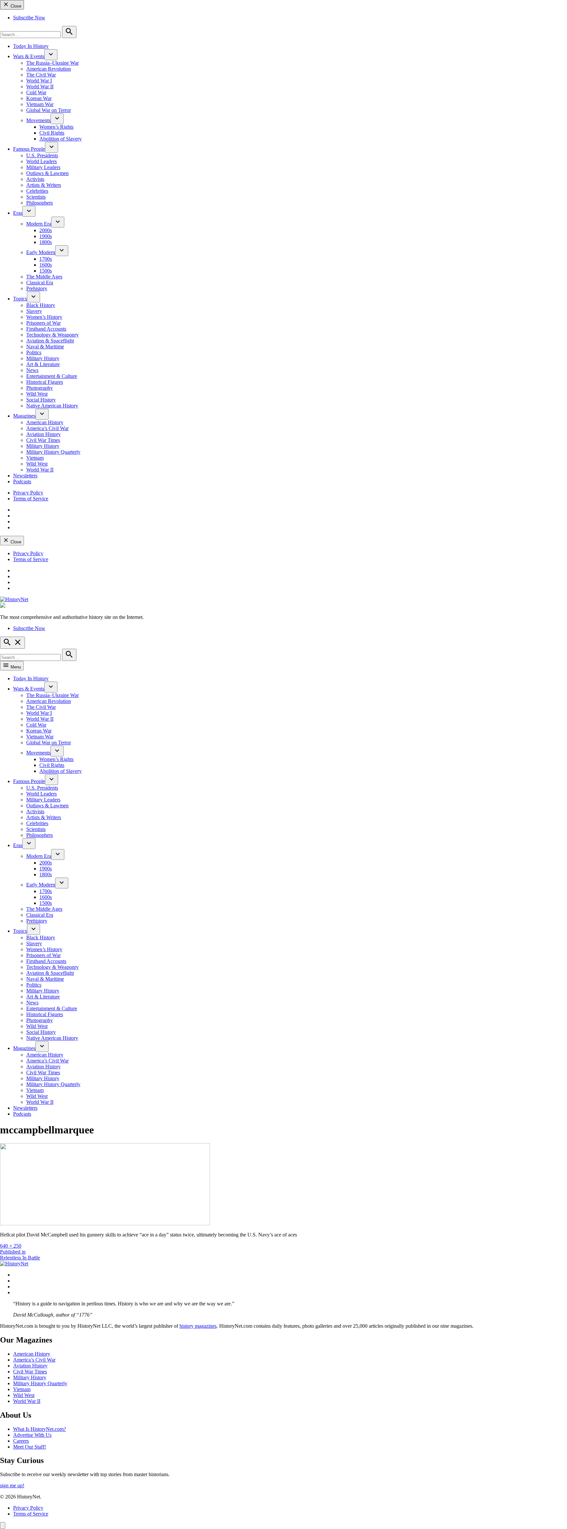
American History (44, 422)
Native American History (52, 405)
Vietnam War (39, 104)
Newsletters (25, 475)
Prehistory (36, 288)
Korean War (39, 98)
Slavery (34, 311)
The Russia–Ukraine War (52, 63)
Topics (20, 298)
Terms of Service (30, 498)
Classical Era (39, 282)
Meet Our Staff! (29, 1447)
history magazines (198, 1326)
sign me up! (12, 1485)
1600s (45, 265)
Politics (33, 352)
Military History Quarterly (53, 452)
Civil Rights (51, 133)
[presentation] (50, 54)
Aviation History (43, 434)
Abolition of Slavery (60, 139)
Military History (42, 358)
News (32, 370)
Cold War (36, 92)
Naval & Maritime (45, 346)
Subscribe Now (29, 17)
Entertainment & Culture (51, 376)
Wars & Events (28, 56)
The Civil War (41, 74)
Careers (21, 1441)
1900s (45, 236)
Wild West (37, 394)
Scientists (36, 197)
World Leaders (41, 161)
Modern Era (38, 224)
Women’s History (44, 317)
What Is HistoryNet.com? (39, 1429)
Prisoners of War (43, 323)
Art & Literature (43, 364)
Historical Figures (44, 382)
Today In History (31, 46)
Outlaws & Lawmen (47, 173)
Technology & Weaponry (52, 335)
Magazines (24, 416)
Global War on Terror (48, 110)
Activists (35, 179)
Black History (40, 305)
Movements (38, 120)
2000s (45, 230)
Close (15, 6)
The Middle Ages (44, 276)
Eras (17, 213)
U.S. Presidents (42, 155)
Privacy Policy (28, 492)
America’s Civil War (47, 428)
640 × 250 (10, 1246)
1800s (45, 242)
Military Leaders (43, 167)
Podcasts (22, 481)
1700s (45, 259)
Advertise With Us (32, 1435)
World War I (39, 80)
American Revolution (48, 69)
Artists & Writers (43, 185)
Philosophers (39, 203)
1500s (45, 270)
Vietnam (35, 458)
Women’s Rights (56, 127)
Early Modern (40, 252)
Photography (39, 388)
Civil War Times (43, 440)
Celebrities (37, 191)
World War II (39, 86)
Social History (41, 400)
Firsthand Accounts (46, 329)
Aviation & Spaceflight (50, 340)
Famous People (29, 149)
